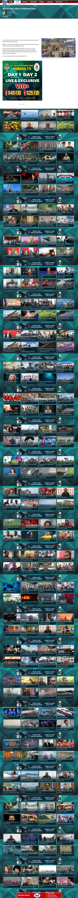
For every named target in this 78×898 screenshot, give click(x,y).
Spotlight (59, 2)
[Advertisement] (39, 27)
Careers (50, 2)
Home (11, 2)
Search (24, 3)
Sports (24, 2)
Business (33, 2)
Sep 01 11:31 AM (13, 3)
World (41, 2)
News (17, 2)
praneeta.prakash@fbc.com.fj (12, 13)
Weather (19, 3)
